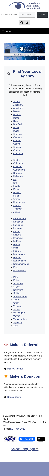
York (15, 326)
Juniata (16, 212)
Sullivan (17, 293)
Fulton (16, 196)
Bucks (16, 127)
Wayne (16, 316)
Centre (16, 144)
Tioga (16, 300)
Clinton (16, 160)
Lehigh (16, 231)
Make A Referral (15, 369)
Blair (15, 121)
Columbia (18, 163)
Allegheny (18, 105)
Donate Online (14, 397)
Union (16, 303)
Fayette (17, 186)
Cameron (17, 137)
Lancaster (18, 222)
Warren (16, 309)
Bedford (17, 114)
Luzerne (17, 235)
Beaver (16, 111)
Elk (14, 179)
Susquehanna (20, 296)
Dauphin (17, 173)
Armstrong (18, 108)
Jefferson (17, 209)
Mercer (16, 244)
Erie (15, 183)
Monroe (17, 251)
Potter (16, 280)
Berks (16, 118)
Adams (16, 101)
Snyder (16, 287)
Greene (17, 199)
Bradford (17, 124)
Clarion (16, 150)
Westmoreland (20, 319)
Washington (19, 313)
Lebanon (17, 228)
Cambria (17, 134)
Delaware (18, 176)
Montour (17, 257)
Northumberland (21, 264)
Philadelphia (19, 270)
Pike (15, 277)
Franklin (17, 192)
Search (42, 15)
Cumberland (19, 170)
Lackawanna (19, 218)
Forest (16, 189)
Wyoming (17, 322)
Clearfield (18, 153)
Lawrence (18, 225)
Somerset (18, 290)
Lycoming (18, 238)
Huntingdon (19, 202)
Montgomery (19, 254)
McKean (17, 241)
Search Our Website (9, 15)
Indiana (17, 205)
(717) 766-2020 (17, 429)
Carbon (17, 140)
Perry (16, 267)
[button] (7, 51)
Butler (16, 131)
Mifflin (16, 248)
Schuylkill (18, 283)
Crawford (17, 166)
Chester (17, 147)
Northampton (19, 261)
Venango (17, 306)
